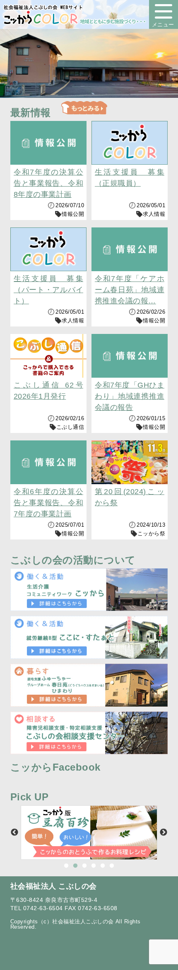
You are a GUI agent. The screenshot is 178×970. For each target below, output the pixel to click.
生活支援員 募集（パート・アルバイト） (48, 289)
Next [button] (163, 832)
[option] (89, 832)
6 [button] (112, 866)
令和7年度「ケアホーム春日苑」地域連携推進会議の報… (129, 289)
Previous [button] (14, 832)
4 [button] (93, 866)
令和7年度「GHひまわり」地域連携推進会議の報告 (129, 396)
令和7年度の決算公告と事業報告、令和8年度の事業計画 (48, 183)
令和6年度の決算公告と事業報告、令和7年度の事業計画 (48, 502)
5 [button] (103, 866)
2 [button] (75, 866)
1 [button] (66, 866)
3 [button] (84, 866)
